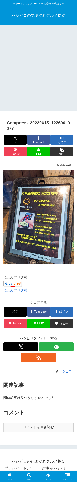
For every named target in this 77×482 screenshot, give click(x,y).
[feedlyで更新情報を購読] (56, 346)
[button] (61, 151)
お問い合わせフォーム (57, 468)
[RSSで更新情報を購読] (38, 357)
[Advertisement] (38, 69)
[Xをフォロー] (20, 346)
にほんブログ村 (15, 290)
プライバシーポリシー (20, 468)
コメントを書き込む (38, 427)
